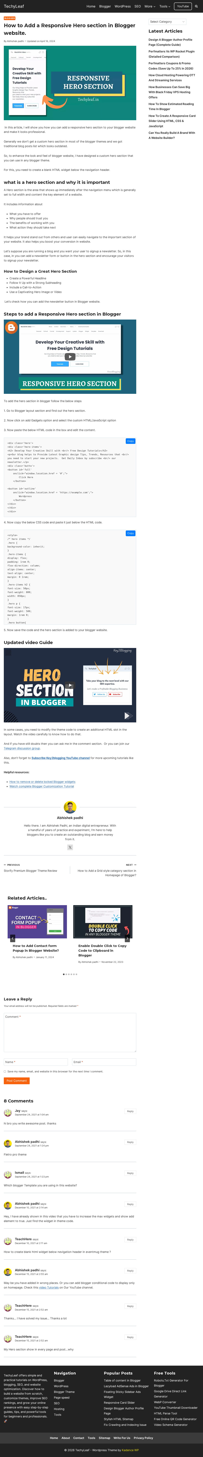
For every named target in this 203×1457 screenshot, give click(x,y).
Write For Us (122, 1438)
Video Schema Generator (171, 1424)
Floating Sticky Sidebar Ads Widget (122, 1394)
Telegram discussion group (22, 748)
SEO (137, 6)
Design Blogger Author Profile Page (124, 1411)
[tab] (64, 974)
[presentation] (37, 921)
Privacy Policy (143, 1438)
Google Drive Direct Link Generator (170, 1394)
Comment (13, 1016)
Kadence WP (130, 1450)
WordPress (123, 6)
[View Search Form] (196, 6)
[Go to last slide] (12, 938)
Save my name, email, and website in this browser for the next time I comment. (55, 1071)
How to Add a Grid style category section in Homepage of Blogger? (107, 870)
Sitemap (104, 1438)
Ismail (19, 1172)
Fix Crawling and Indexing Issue (125, 1424)
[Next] (127, 938)
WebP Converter (165, 1402)
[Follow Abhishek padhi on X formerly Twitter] (70, 847)
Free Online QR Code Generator (175, 1419)
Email (78, 1062)
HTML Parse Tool (165, 1413)
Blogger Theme (64, 1392)
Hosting (59, 1409)
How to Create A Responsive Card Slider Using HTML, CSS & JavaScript (172, 121)
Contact (78, 1438)
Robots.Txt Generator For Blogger (171, 1383)
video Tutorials (49, 1287)
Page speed (61, 1397)
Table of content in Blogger (122, 1380)
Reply (130, 1111)
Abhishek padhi (15, 41)
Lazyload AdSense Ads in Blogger (126, 1386)
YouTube (183, 6)
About (66, 1438)
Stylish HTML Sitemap (118, 1419)
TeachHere (23, 1239)
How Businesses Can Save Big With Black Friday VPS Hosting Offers (169, 92)
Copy (130, 441)
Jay (17, 1111)
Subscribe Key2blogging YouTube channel (61, 758)
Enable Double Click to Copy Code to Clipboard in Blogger (102, 950)
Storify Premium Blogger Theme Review (30, 867)
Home (91, 6)
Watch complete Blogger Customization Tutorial (42, 786)
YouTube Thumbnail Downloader (176, 1407)
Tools (57, 1414)
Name (10, 1062)
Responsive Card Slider (119, 1402)
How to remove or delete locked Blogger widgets (42, 781)
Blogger (105, 6)
